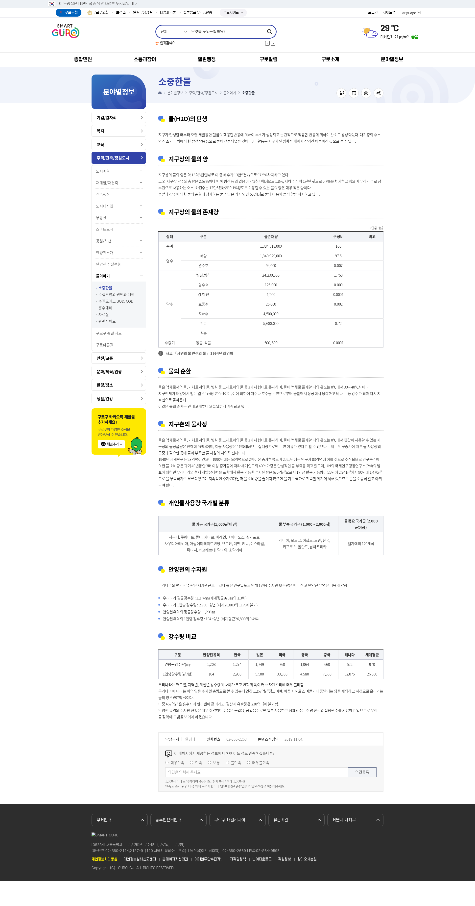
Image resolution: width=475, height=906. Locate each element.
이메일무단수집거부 (208, 859)
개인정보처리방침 (104, 859)
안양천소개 (104, 252)
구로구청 (71, 12)
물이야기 (103, 276)
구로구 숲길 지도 (109, 333)
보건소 (121, 13)
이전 (267, 43)
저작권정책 (238, 859)
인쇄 (366, 93)
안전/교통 (105, 358)
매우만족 (177, 762)
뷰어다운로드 (262, 859)
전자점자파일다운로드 (354, 93)
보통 (216, 762)
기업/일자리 (107, 117)
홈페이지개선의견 (175, 859)
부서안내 (103, 820)
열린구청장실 (142, 13)
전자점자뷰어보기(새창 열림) (341, 93)
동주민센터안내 (168, 820)
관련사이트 (107, 321)
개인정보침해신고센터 (140, 859)
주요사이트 (231, 12)
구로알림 (268, 59)
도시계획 (103, 171)
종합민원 (83, 59)
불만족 (236, 762)
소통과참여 (145, 59)
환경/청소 (105, 385)
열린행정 (206, 59)
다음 (273, 43)
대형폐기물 (168, 13)
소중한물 (105, 287)
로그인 (373, 13)
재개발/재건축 (107, 182)
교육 (100, 144)
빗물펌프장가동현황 (197, 13)
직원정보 (284, 859)
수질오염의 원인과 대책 (116, 294)
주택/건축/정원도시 (113, 158)
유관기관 (280, 820)
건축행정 (103, 194)
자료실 (103, 314)
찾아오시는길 (307, 859)
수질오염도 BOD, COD (115, 301)
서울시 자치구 (344, 820)
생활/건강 (105, 398)
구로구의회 (101, 13)
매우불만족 (260, 762)
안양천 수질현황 (108, 264)
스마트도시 (104, 229)
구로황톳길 (104, 345)
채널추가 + (114, 444)
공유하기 (378, 93)
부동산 (101, 217)
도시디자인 (104, 206)
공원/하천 (103, 241)
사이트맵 (389, 13)
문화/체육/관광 (109, 371)
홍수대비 (105, 308)
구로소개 (330, 59)
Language (408, 13)
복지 (100, 131)
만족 (198, 762)
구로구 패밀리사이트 (231, 820)
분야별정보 (392, 59)
